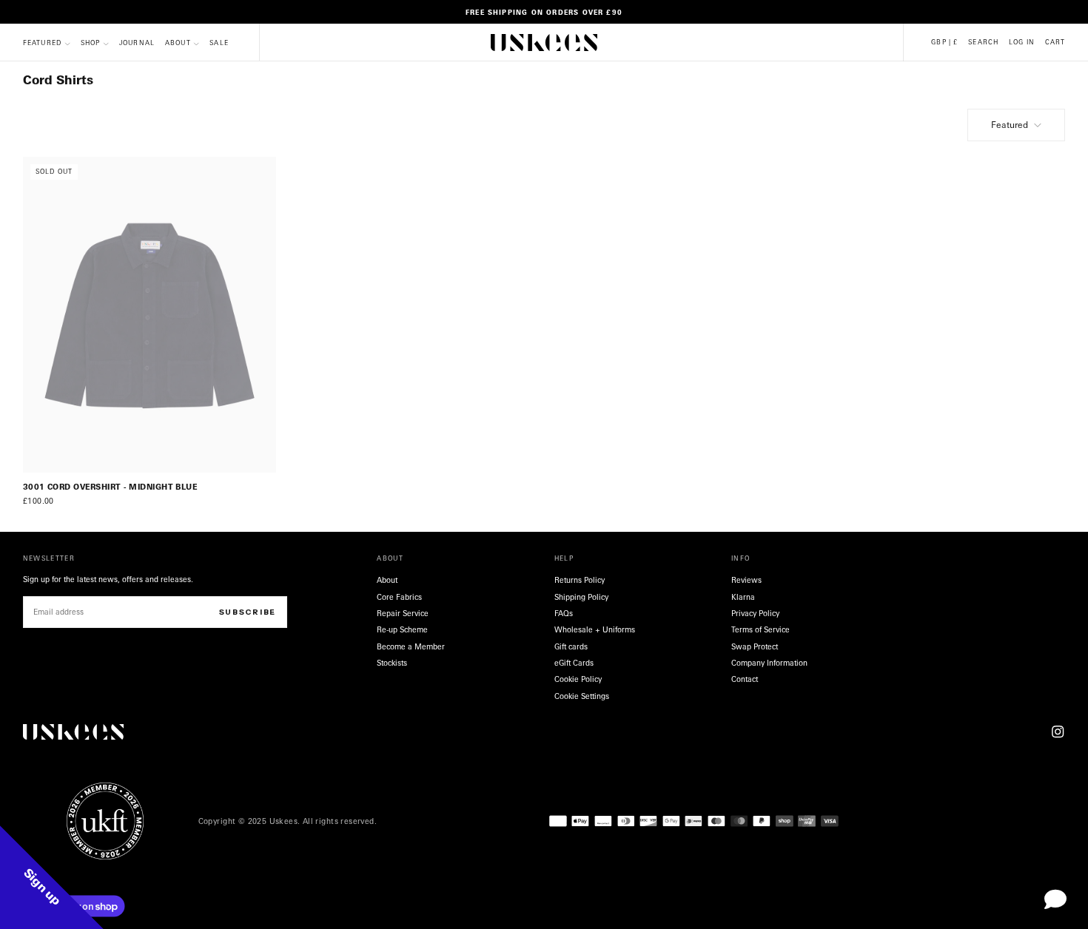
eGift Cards (574, 662)
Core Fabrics (399, 596)
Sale (219, 43)
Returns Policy (579, 579)
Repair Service (403, 613)
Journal (137, 43)
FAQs (563, 613)
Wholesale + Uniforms (594, 629)
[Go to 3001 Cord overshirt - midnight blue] (149, 315)
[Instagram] (1057, 731)
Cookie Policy (578, 679)
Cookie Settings (581, 696)
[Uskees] (73, 731)
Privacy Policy (755, 613)
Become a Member (411, 646)
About (178, 43)
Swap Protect (754, 646)
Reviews (746, 579)
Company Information (769, 662)
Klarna (743, 596)
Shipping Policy (581, 596)
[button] (944, 42)
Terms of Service (760, 629)
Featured (1009, 124)
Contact (744, 679)
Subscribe (247, 612)
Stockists (392, 662)
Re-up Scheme (402, 629)
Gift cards (571, 646)
